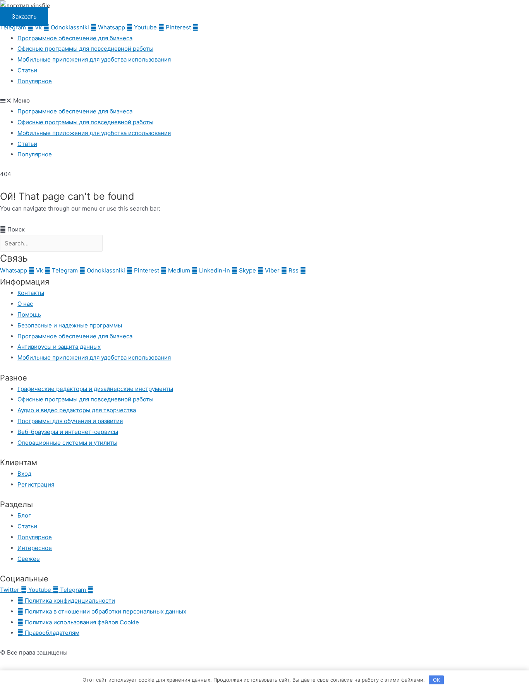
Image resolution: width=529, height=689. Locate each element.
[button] (264, 100)
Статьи (27, 70)
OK (436, 680)
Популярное (34, 81)
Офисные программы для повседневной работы (85, 48)
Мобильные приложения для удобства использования (94, 59)
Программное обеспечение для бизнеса (74, 38)
